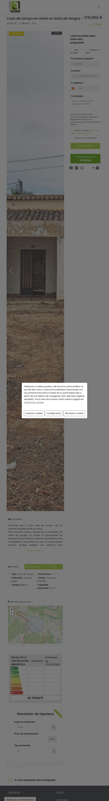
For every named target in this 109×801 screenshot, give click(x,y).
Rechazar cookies (74, 413)
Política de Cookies (34, 402)
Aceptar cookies (34, 413)
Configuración (54, 413)
